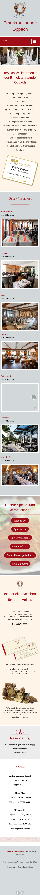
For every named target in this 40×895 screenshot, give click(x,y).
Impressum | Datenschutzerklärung (20, 867)
